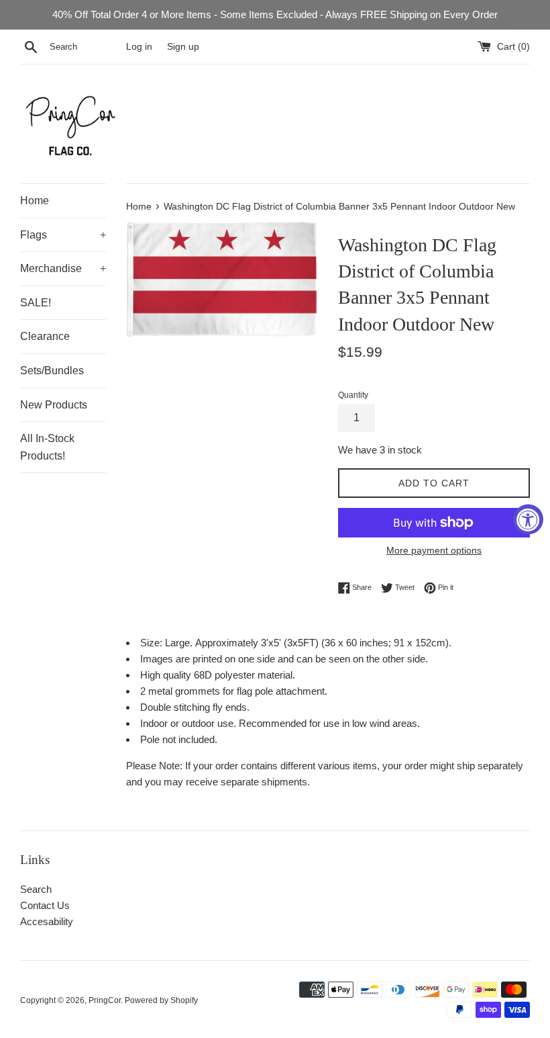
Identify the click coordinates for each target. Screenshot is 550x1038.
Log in (139, 47)
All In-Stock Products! (47, 447)
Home (34, 200)
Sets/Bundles (52, 370)
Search (36, 889)
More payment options (434, 550)
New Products (53, 404)
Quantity (353, 395)
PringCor (105, 1000)
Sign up (183, 47)
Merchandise (63, 268)
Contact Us (45, 905)
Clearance (45, 336)
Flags (63, 235)
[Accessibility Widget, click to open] (528, 519)
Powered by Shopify (161, 1000)
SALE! (35, 302)
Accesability (46, 921)
